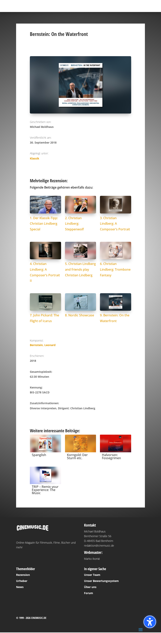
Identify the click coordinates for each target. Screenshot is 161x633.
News (20, 587)
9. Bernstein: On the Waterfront (114, 318)
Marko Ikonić (92, 559)
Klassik (34, 158)
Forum (88, 593)
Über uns (90, 587)
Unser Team (92, 575)
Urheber (21, 581)
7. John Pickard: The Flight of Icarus (44, 318)
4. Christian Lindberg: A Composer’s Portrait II (45, 272)
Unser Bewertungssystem (101, 581)
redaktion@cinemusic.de (99, 545)
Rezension (23, 575)
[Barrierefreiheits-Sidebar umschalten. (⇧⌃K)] (150, 622)
